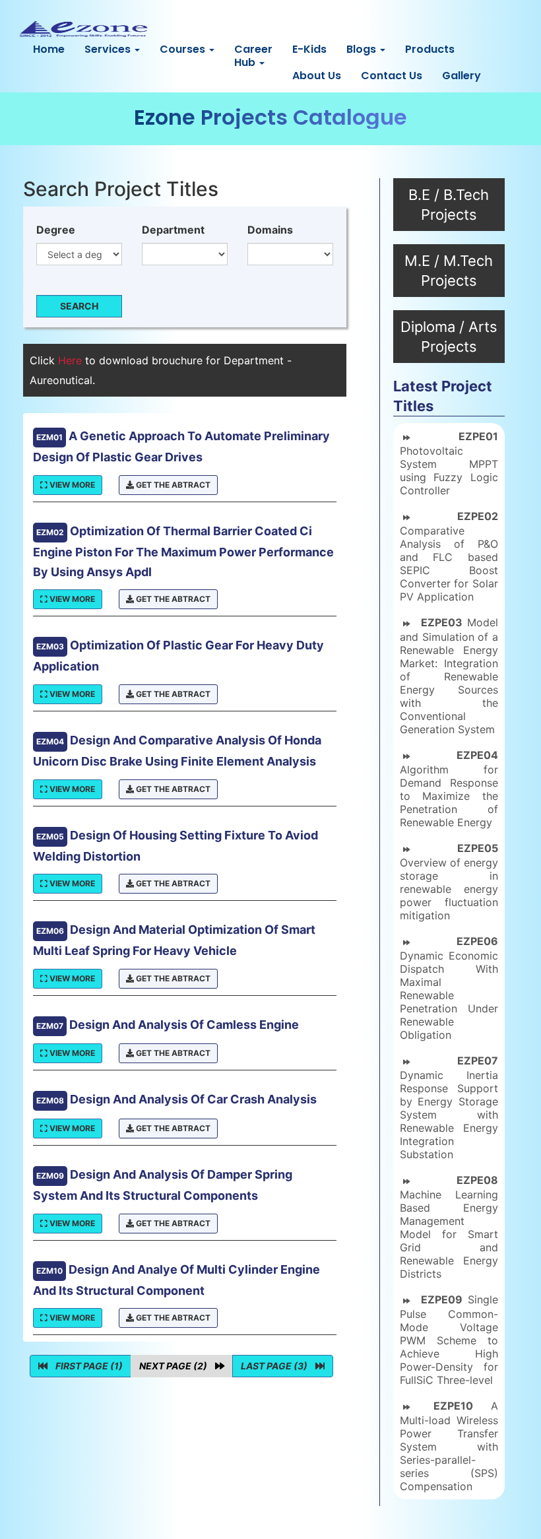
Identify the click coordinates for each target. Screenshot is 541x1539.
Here (71, 360)
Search (79, 305)
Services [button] (108, 49)
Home (49, 49)
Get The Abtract (172, 485)
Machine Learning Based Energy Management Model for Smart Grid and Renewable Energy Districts (449, 1226)
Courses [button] (184, 49)
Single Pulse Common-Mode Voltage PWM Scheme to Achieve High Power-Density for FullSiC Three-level (449, 1340)
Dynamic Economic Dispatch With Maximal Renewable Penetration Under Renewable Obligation (449, 987)
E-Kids (309, 49)
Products (430, 49)
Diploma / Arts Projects (448, 336)
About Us (316, 75)
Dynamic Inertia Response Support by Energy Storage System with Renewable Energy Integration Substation (449, 1107)
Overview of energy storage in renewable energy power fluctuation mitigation (449, 881)
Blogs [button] (362, 49)
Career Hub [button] (253, 56)
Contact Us (391, 75)
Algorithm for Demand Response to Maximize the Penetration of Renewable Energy (449, 788)
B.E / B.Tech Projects (448, 204)
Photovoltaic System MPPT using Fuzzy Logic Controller (449, 463)
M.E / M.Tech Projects (448, 270)
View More (71, 485)
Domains (270, 229)
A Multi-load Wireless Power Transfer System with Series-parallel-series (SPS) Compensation (449, 1446)
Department (173, 229)
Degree (55, 229)
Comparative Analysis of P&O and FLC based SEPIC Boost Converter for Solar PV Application (449, 556)
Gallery (461, 75)
